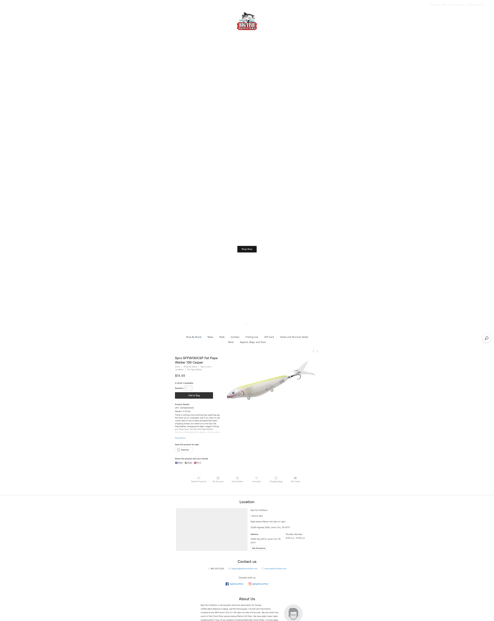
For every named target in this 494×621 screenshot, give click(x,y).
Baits (231, 342)
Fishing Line (252, 337)
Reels (210, 337)
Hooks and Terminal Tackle (294, 337)
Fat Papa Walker (194, 369)
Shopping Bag (276, 481)
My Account (218, 481)
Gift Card (269, 337)
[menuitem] (313, 351)
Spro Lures (206, 366)
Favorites (256, 481)
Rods (222, 337)
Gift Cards (295, 481)
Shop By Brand (193, 337)
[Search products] (486, 338)
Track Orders (237, 481)
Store (177, 366)
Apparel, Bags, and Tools (253, 342)
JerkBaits (179, 369)
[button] (184, 449)
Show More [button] (180, 438)
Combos (235, 337)
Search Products (198, 481)
